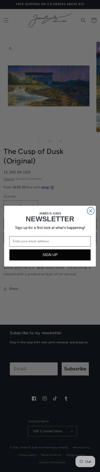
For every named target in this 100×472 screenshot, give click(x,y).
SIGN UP (50, 255)
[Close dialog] (90, 210)
